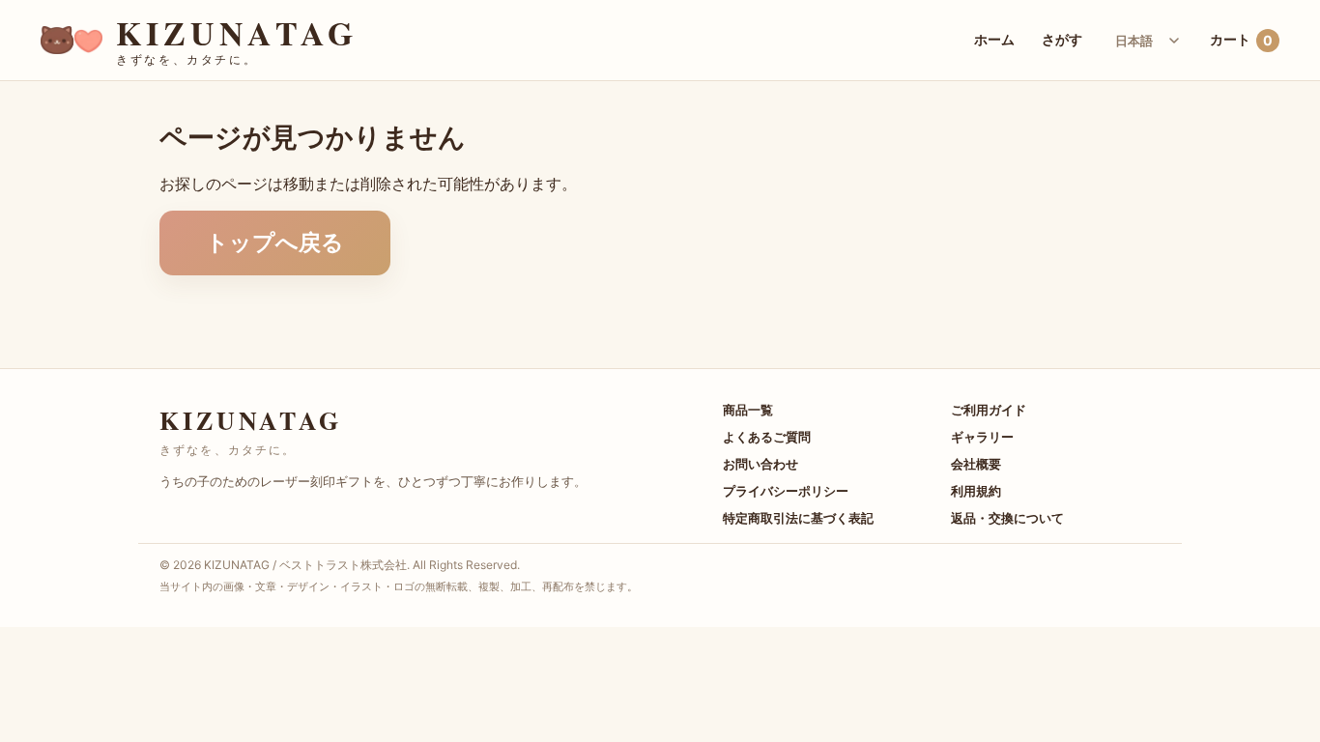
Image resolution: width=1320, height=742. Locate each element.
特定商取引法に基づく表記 (798, 518)
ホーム (994, 39)
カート (1241, 39)
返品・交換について (1007, 518)
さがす (1062, 39)
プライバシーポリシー (785, 491)
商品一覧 (748, 409)
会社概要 (976, 463)
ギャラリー (982, 436)
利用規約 (976, 491)
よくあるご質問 (767, 436)
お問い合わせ (760, 463)
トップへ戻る (275, 242)
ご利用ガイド (988, 409)
